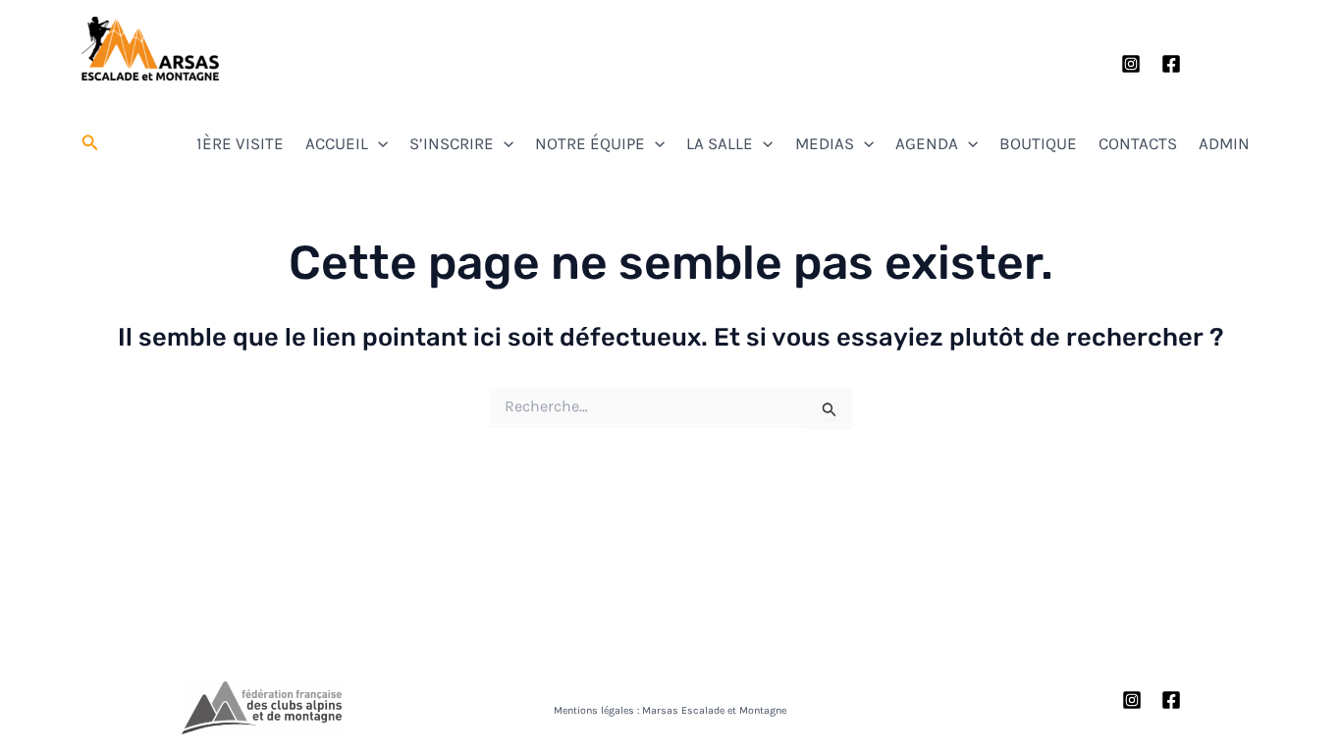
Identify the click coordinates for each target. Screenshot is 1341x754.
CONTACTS (1138, 143)
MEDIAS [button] (824, 143)
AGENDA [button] (926, 143)
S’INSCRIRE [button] (451, 143)
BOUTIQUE (1038, 143)
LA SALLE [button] (719, 143)
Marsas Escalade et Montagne (151, 86)
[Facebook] (1171, 64)
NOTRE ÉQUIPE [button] (590, 143)
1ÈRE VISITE (240, 143)
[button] (90, 143)
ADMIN (1224, 143)
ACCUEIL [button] (336, 143)
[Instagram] (1131, 64)
